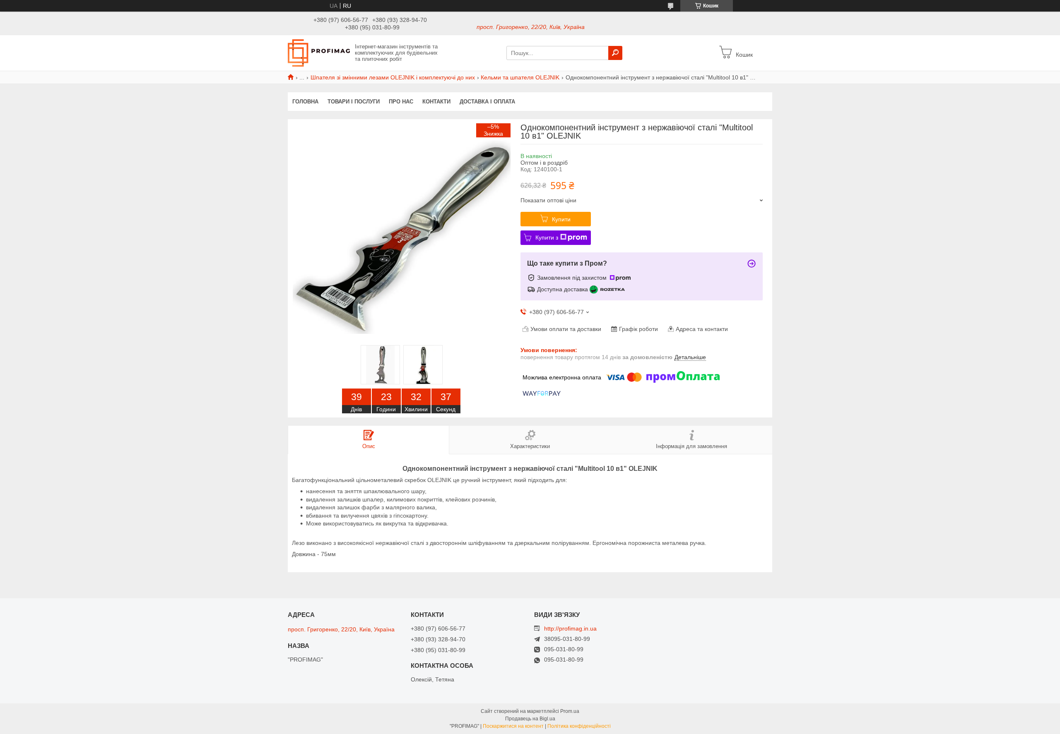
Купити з (546, 237)
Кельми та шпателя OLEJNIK (520, 77)
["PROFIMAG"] (319, 52)
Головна (305, 101)
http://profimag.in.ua (570, 628)
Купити (561, 219)
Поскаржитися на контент (513, 726)
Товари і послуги (354, 101)
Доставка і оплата (487, 101)
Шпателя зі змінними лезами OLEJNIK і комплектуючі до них (393, 77)
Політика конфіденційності (579, 726)
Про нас (401, 101)
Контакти (436, 101)
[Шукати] (615, 53)
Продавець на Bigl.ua (530, 719)
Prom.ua (569, 711)
